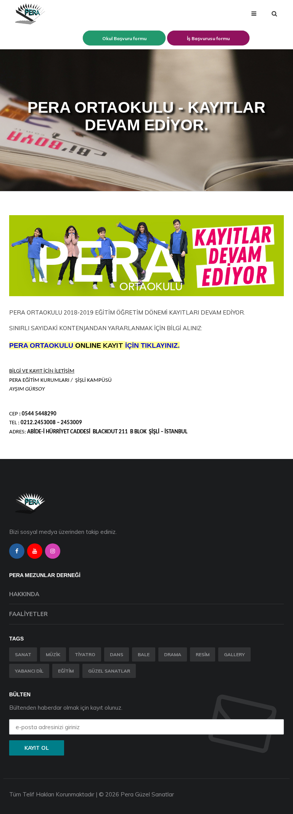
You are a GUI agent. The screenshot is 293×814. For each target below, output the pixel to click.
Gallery (234, 654)
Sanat (23, 654)
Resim (202, 654)
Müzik (53, 654)
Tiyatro (85, 654)
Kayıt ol (36, 747)
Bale (144, 654)
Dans (116, 654)
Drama (172, 654)
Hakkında (24, 594)
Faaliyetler (28, 614)
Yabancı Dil (29, 671)
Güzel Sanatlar (109, 671)
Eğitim (66, 671)
